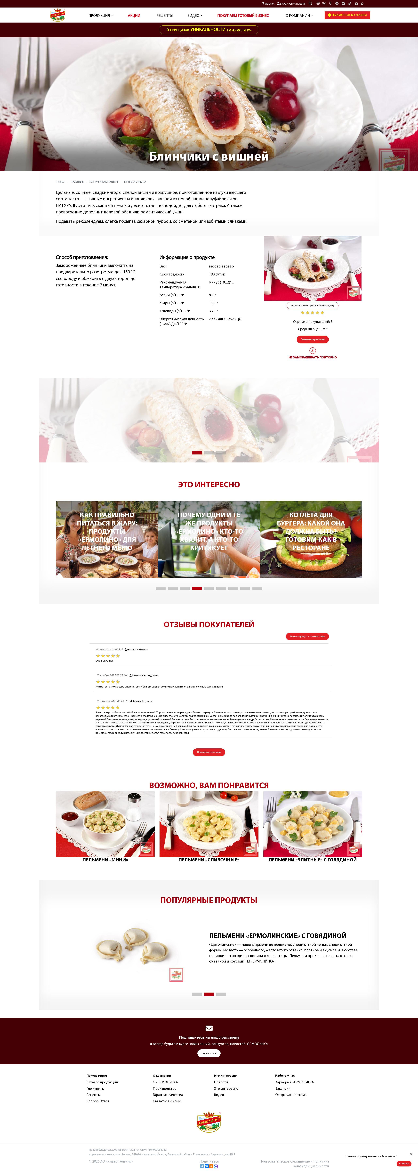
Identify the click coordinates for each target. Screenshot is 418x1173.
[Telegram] (202, 1166)
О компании (297, 16)
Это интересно (226, 1089)
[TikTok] (349, 3)
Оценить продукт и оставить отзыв (307, 636)
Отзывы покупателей (313, 339)
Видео (219, 1095)
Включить (404, 1164)
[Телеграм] (336, 3)
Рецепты (165, 16)
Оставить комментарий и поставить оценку (312, 305)
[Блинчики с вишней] (313, 268)
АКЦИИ (134, 16)
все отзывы (209, 752)
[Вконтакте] (323, 3)
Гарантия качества (168, 1095)
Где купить (95, 1089)
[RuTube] (343, 3)
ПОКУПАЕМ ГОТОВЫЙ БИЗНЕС (243, 16)
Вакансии (283, 1089)
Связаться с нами (167, 1101)
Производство (164, 1089)
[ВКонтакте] (207, 1166)
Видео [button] (193, 16)
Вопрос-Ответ (98, 1101)
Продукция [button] (99, 16)
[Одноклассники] (330, 3)
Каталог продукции (102, 1082)
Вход (283, 4)
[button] (197, 452)
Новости (221, 1082)
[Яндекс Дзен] (356, 3)
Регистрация (296, 4)
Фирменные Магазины (349, 15)
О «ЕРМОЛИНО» (165, 1082)
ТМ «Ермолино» (209, 29)
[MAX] (362, 3)
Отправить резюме (290, 1095)
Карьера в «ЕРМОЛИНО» (294, 1082)
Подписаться (209, 1053)
